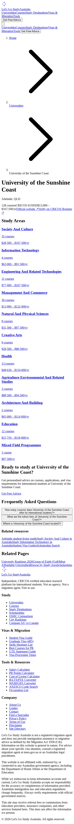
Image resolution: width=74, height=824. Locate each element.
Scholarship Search (48, 545)
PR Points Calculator (21, 673)
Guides (13, 708)
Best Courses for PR (21, 648)
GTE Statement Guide (22, 651)
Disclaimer (15, 725)
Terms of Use (17, 721)
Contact (13, 711)
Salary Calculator (19, 669)
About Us (15, 704)
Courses (20, 12)
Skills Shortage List (20, 644)
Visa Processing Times (22, 655)
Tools (16, 16)
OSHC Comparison (21, 616)
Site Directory (17, 728)
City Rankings (17, 619)
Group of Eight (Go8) (46, 561)
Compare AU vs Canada (24, 623)
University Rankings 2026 (17, 561)
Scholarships (64, 565)
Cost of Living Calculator (24, 676)
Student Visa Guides (24, 545)
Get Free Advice (12, 19)
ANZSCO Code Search (23, 686)
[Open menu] (3, 24)
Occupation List (18, 690)
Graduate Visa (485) (21, 641)
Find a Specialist (19, 715)
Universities (9, 12)
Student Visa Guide (20, 637)
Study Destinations (36, 12)
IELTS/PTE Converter (22, 679)
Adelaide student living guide (19, 538)
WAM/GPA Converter (22, 683)
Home (13, 38)
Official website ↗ (27, 209)
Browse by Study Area (43, 565)
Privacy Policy (18, 718)
